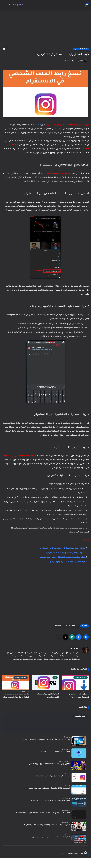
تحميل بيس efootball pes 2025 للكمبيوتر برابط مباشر (49, 764)
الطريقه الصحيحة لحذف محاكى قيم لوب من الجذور (51, 837)
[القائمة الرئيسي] (87, 5)
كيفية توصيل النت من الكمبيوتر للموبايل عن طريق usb (50, 800)
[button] (79, 637)
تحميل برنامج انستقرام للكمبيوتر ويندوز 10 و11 (79, 695)
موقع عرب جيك (14, 5)
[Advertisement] (45, 30)
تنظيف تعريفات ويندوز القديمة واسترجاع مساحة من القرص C (47, 825)
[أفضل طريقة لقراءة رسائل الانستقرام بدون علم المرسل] (78, 789)
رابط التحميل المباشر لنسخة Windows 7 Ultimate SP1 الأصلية (47, 739)
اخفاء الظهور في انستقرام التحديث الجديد (48, 695)
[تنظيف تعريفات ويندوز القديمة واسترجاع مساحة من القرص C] (78, 826)
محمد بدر (80, 61)
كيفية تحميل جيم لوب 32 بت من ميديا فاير (54, 752)
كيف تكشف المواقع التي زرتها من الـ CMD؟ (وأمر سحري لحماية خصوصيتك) (42, 813)
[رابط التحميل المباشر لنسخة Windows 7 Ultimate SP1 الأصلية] (78, 741)
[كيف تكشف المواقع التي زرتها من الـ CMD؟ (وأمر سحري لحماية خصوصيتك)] (78, 814)
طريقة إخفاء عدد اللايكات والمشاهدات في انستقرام (62, 548)
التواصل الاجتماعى (81, 49)
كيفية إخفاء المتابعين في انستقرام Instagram (53, 776)
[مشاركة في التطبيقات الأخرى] (59, 637)
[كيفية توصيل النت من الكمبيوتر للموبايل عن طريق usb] (78, 802)
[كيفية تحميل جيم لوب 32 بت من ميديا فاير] (78, 753)
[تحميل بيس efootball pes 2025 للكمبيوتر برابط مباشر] (78, 765)
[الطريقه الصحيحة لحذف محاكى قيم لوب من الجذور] (78, 838)
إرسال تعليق (80, 716)
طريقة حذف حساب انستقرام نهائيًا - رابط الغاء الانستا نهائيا (16, 695)
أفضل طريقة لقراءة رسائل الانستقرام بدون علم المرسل (49, 788)
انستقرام (37, 125)
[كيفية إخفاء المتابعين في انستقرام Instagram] (78, 777)
